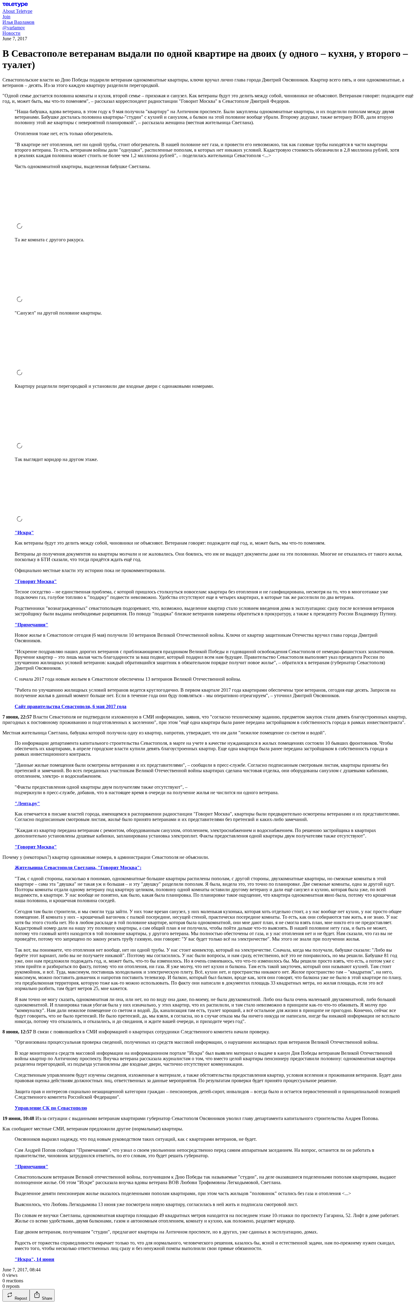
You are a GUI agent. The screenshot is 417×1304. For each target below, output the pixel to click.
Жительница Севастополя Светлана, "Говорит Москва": (78, 867)
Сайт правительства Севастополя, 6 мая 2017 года (70, 706)
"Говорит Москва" (36, 581)
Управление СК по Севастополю (51, 1108)
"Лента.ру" (27, 803)
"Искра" (24, 532)
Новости (11, 33)
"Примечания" (31, 624)
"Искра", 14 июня (34, 1259)
